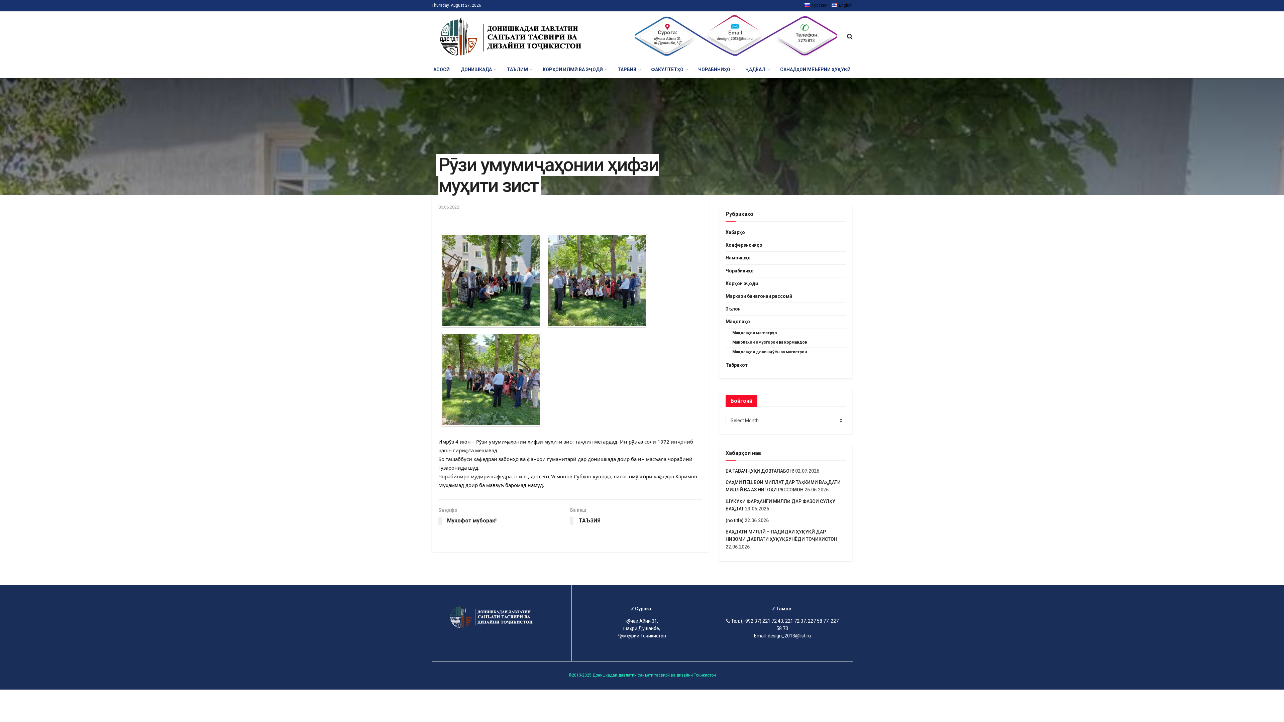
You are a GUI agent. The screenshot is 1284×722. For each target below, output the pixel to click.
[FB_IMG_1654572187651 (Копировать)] (491, 281)
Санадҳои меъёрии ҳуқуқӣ (815, 69)
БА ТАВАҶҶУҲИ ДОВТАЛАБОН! (760, 471)
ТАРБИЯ (627, 69)
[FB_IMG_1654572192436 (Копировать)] (597, 281)
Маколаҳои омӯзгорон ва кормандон (769, 342)
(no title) (735, 520)
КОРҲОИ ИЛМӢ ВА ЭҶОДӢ (573, 69)
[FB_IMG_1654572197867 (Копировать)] (491, 380)
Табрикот (737, 365)
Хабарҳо (735, 232)
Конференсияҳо (744, 245)
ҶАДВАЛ (755, 69)
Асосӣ (441, 69)
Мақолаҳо (738, 321)
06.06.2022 (448, 207)
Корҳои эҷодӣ (742, 283)
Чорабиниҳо (740, 270)
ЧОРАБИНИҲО (714, 69)
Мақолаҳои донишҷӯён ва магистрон (769, 352)
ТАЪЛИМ (517, 69)
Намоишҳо (738, 257)
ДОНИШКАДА (476, 69)
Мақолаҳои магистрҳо (754, 333)
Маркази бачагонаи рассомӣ (759, 296)
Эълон (733, 309)
